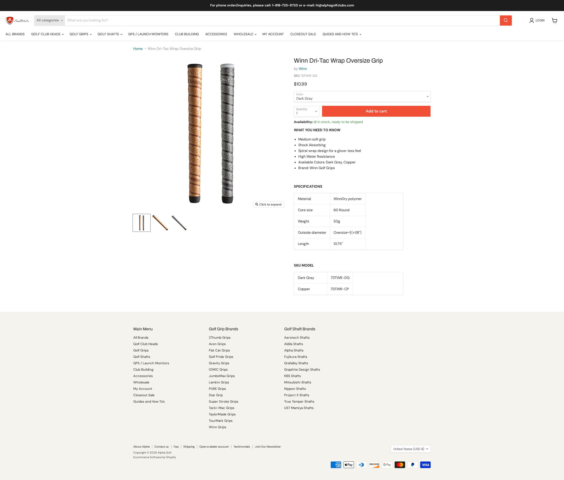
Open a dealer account (214, 446)
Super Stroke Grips (223, 401)
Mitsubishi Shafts (297, 382)
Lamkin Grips (219, 382)
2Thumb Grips (220, 337)
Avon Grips (217, 344)
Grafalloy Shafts (296, 363)
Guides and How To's (341, 34)
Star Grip (216, 395)
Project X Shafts (296, 395)
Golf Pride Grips (221, 357)
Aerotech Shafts (297, 337)
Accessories (216, 34)
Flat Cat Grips (219, 350)
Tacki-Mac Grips (221, 408)
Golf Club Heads (46, 34)
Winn (303, 68)
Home (138, 49)
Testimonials (242, 446)
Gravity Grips (219, 363)
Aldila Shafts (293, 344)
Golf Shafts (109, 34)
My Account (273, 34)
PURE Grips (217, 389)
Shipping (189, 446)
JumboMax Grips (222, 376)
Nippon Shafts (295, 389)
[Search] (506, 20)
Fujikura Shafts (295, 357)
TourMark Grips (221, 420)
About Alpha (141, 446)
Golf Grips (79, 34)
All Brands (15, 34)
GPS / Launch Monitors (148, 34)
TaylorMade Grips (222, 414)
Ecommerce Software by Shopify (154, 457)
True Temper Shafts (299, 401)
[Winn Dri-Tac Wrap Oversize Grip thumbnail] (141, 223)
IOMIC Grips (218, 369)
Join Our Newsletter (268, 446)
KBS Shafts (292, 376)
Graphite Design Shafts (302, 369)
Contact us (161, 446)
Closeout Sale (303, 34)
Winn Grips (217, 427)
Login (540, 20)
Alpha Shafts (294, 350)
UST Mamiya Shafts (299, 408)
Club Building (187, 34)
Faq (176, 446)
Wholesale (244, 34)
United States (408, 449)
